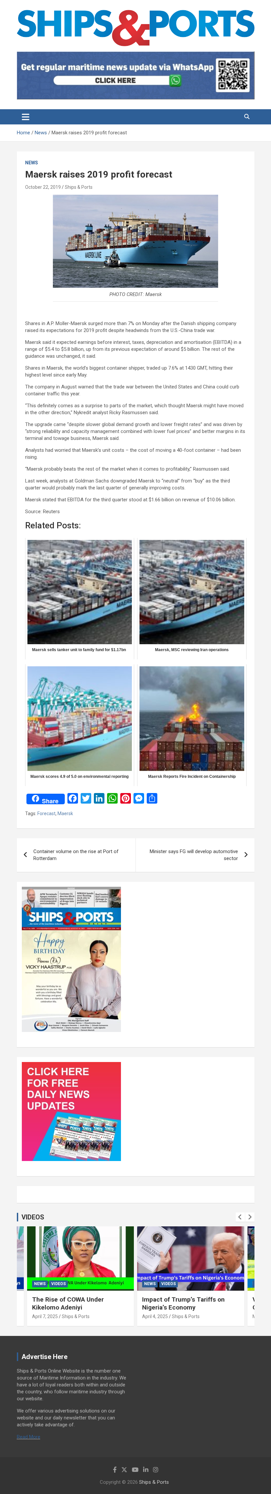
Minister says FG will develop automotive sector (194, 854)
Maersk (65, 813)
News (31, 162)
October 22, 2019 (43, 187)
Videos (58, 1283)
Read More (28, 1437)
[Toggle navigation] (25, 116)
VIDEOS (32, 1217)
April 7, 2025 (45, 1316)
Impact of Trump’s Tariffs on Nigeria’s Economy (183, 1303)
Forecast (46, 813)
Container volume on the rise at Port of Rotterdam (76, 854)
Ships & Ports (79, 187)
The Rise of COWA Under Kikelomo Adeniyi (68, 1303)
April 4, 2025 (155, 1316)
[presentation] (240, 1217)
